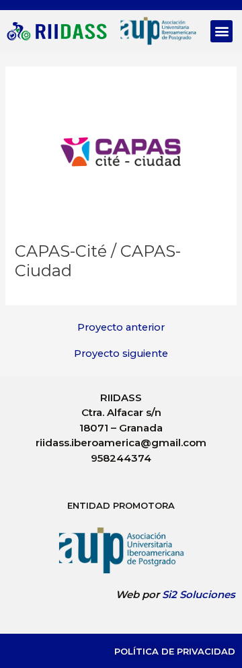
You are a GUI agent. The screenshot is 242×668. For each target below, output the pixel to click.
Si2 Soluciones (198, 594)
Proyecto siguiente (121, 354)
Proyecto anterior (121, 328)
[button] (221, 31)
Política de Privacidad (174, 651)
